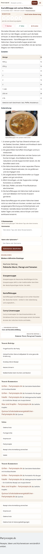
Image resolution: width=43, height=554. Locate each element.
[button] (22, 123)
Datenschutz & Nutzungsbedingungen (16, 522)
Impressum (7, 438)
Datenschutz (7, 427)
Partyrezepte (7, 444)
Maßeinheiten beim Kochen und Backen (17, 373)
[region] (21, 80)
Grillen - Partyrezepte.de (12, 386)
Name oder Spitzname (10, 240)
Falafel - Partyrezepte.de (12, 397)
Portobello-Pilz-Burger (33, 393)
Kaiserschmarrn (8, 367)
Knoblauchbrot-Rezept (10, 362)
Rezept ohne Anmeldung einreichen (15, 449)
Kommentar (6, 226)
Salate (5, 455)
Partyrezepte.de (5, 2)
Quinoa (20, 414)
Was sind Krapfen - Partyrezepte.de (16, 404)
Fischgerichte (7, 433)
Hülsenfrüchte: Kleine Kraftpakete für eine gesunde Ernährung (20, 355)
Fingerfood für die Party (11, 349)
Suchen (34, 3)
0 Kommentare (30, 10)
